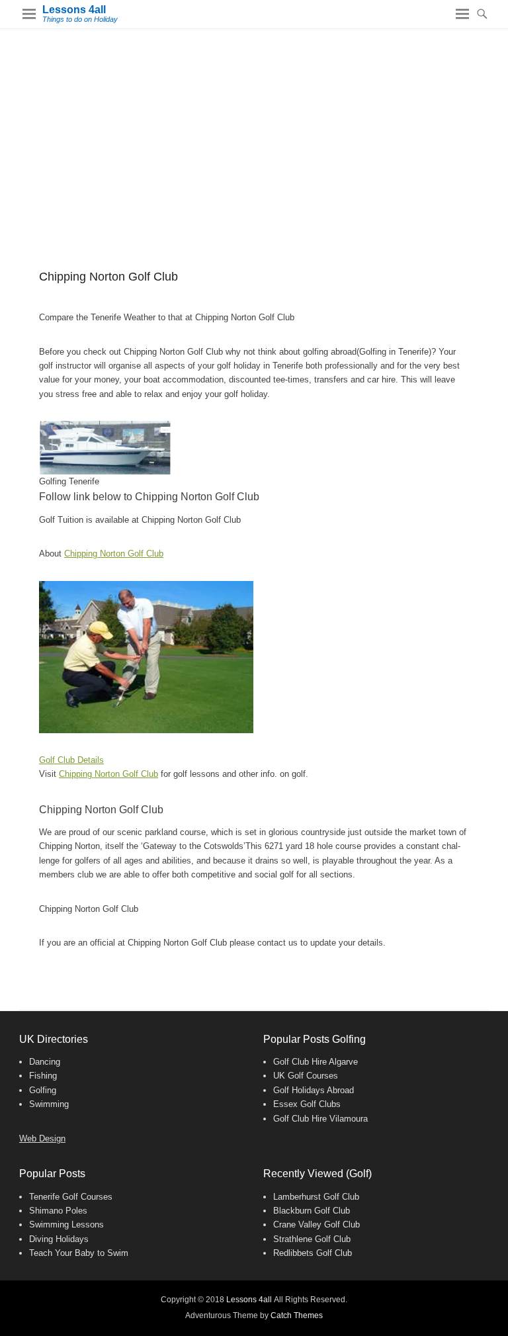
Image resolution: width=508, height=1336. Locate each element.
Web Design (42, 1138)
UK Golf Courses (305, 1076)
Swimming (49, 1104)
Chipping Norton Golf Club (113, 553)
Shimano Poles (58, 1211)
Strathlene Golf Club (312, 1239)
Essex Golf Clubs (307, 1104)
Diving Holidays (59, 1239)
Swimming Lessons (66, 1224)
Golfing (42, 1090)
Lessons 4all (74, 9)
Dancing (44, 1062)
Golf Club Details (71, 760)
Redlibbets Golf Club (312, 1253)
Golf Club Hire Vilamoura (320, 1119)
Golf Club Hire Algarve (315, 1062)
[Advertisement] (254, 128)
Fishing (43, 1076)
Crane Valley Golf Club (316, 1224)
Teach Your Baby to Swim (78, 1253)
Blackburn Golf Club (311, 1211)
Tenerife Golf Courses (70, 1197)
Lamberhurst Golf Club (316, 1197)
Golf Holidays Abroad (313, 1090)
